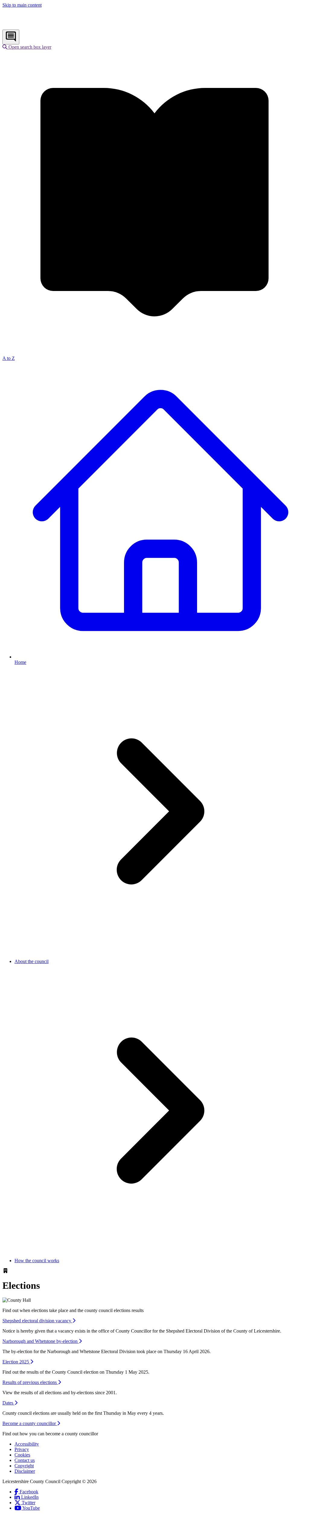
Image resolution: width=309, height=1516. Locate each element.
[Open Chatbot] (10, 37)
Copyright (24, 1465)
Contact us (24, 1460)
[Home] (42, 26)
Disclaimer (24, 1471)
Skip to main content (22, 5)
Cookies (22, 1454)
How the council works (36, 1260)
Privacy (21, 1449)
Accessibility (26, 1444)
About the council (31, 961)
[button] (26, 47)
